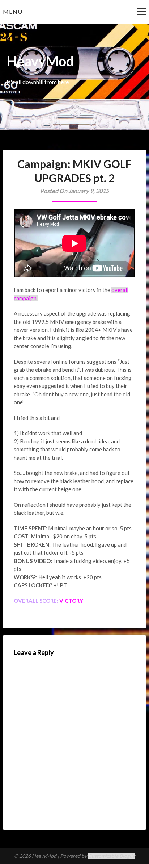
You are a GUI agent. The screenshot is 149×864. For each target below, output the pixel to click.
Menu (12, 11)
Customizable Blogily (111, 856)
